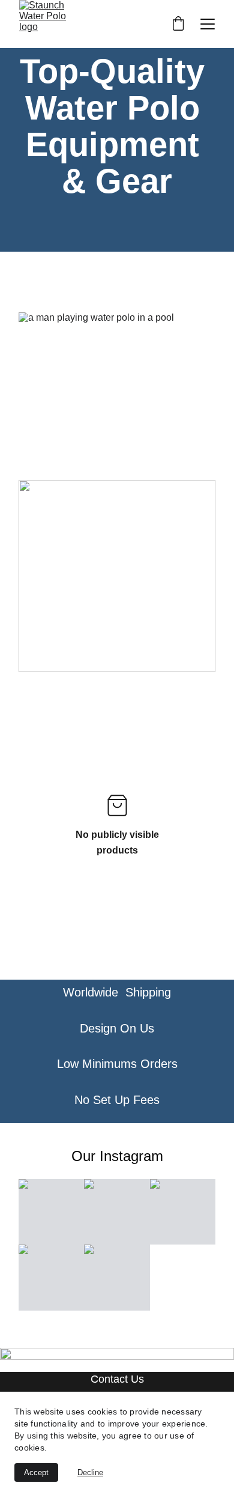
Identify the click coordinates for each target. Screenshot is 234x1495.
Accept (36, 1472)
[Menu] (207, 24)
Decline (90, 1472)
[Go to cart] (178, 24)
